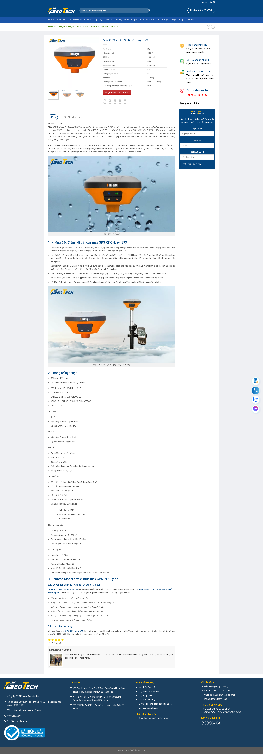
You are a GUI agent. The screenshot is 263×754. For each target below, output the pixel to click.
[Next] (94, 62)
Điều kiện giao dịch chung (216, 686)
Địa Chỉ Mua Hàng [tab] (73, 117)
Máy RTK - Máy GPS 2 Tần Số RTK (73, 27)
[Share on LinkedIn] (125, 101)
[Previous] (52, 62)
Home (51, 19)
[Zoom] (51, 84)
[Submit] (148, 10)
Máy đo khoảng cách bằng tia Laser (155, 704)
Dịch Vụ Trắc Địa (103, 19)
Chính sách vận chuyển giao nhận (219, 695)
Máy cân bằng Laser (148, 708)
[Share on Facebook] (105, 101)
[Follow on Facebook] (204, 723)
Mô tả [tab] (53, 117)
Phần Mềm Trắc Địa (149, 19)
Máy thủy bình (145, 695)
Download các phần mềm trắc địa (154, 718)
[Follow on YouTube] (218, 723)
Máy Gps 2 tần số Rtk (148, 691)
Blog (164, 19)
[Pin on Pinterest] (120, 101)
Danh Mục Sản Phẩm (80, 19)
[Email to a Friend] (115, 101)
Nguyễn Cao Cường (60, 649)
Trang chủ (52, 27)
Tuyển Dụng (177, 19)
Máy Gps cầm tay (146, 699)
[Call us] (213, 723)
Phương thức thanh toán (215, 699)
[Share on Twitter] (110, 101)
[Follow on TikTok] (209, 723)
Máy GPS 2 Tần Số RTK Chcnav (104, 27)
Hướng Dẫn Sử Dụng (125, 19)
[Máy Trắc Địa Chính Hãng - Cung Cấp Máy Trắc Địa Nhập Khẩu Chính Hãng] (61, 10)
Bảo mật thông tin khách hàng (218, 690)
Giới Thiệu (62, 19)
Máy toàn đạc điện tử (148, 687)
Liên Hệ (190, 19)
